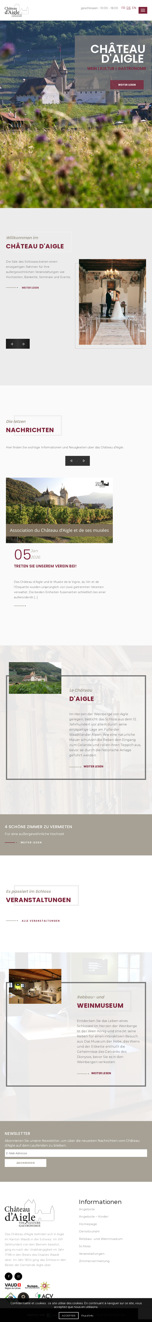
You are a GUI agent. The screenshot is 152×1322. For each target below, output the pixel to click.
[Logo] (29, 1213)
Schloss (84, 1246)
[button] (12, 344)
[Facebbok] (8, 1276)
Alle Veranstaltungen (41, 920)
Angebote (87, 1209)
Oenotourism (89, 1231)
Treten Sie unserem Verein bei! (45, 566)
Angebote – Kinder (93, 1216)
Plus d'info (87, 1315)
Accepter (68, 1315)
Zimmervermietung (94, 1261)
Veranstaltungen (92, 1254)
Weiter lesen (34, 72)
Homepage (88, 1224)
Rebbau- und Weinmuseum (101, 1239)
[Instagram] (18, 1276)
